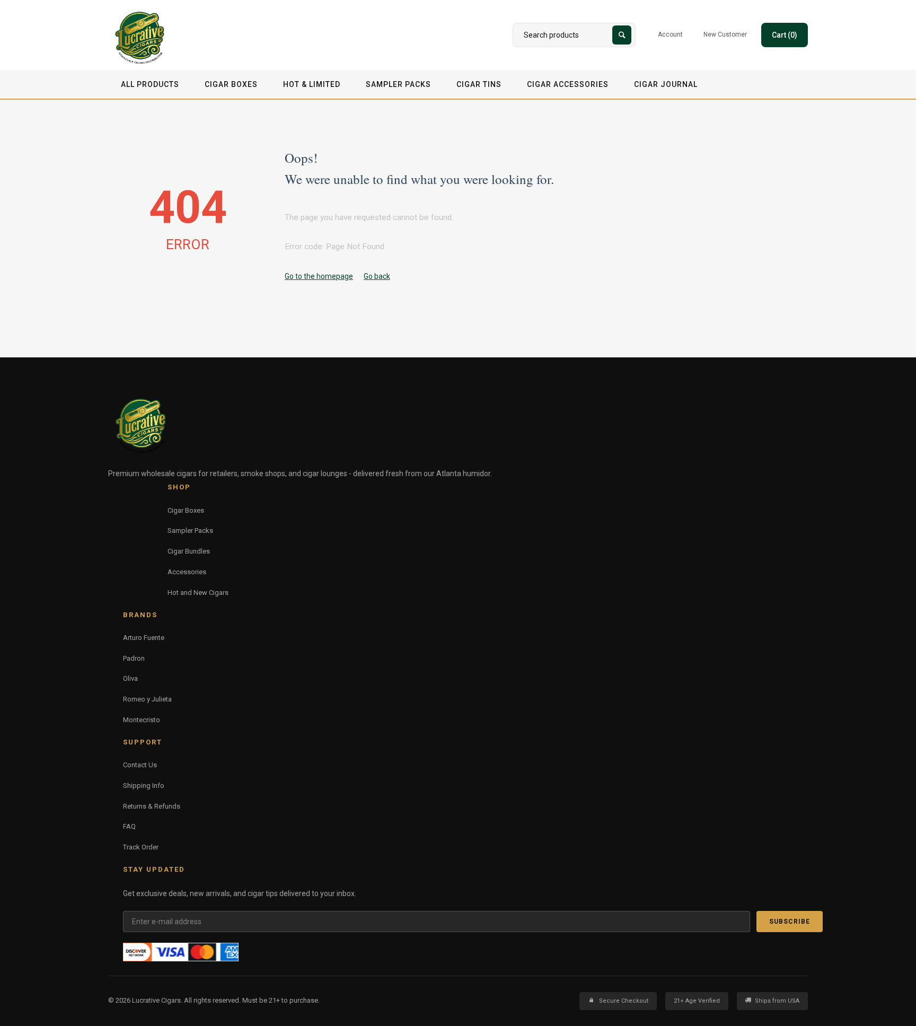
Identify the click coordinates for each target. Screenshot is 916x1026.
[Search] (621, 35)
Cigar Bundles (189, 551)
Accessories (187, 572)
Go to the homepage (319, 276)
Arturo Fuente (143, 638)
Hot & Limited (311, 84)
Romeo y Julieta (147, 699)
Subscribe (789, 921)
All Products (150, 84)
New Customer (725, 34)
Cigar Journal (666, 84)
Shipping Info (143, 786)
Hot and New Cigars (198, 593)
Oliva (130, 678)
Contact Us (140, 765)
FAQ (129, 826)
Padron (134, 658)
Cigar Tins (478, 84)
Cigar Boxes (231, 84)
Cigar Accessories (568, 84)
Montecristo (141, 720)
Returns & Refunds (151, 806)
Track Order (140, 847)
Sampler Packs (398, 84)
